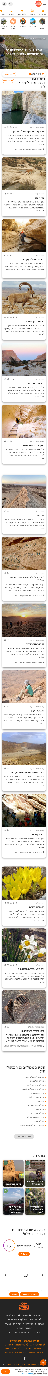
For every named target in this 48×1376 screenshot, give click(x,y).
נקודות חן (17, 1323)
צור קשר (36, 1315)
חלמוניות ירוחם (36, 907)
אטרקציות (39, 1323)
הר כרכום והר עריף (35, 644)
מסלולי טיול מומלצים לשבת (33, 1089)
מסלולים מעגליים (37, 1113)
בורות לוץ (39, 197)
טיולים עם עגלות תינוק (35, 1117)
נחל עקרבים (38, 834)
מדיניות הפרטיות (27, 1374)
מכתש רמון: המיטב (34, 321)
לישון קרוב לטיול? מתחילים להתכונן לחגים (36, 1209)
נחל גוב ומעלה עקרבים (33, 259)
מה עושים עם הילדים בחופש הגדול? (35, 1182)
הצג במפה (9, 74)
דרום (10, 1332)
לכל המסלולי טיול (24, 1136)
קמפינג (20, 1328)
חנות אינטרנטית (31, 1319)
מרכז (32, 1332)
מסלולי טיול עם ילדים (35, 1085)
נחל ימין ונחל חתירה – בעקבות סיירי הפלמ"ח (26, 579)
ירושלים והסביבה (21, 1332)
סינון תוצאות (35, 73)
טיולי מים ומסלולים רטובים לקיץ (31, 1125)
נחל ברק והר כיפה (35, 383)
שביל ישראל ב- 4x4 (36, 1097)
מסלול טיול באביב (37, 1081)
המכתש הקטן (37, 710)
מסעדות (28, 1328)
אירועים (8, 1323)
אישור (5, 1371)
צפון (38, 1332)
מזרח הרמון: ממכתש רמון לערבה (27, 772)
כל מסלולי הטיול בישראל (34, 1077)
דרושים (25, 1315)
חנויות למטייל (11, 1315)
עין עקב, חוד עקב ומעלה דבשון (28, 131)
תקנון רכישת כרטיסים (29, 1364)
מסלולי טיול (28, 1323)
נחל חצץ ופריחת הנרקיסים (31, 969)
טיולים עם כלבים (37, 1093)
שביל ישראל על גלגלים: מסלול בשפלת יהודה (15, 1209)
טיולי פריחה (39, 1101)
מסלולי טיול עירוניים (36, 1105)
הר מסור (40, 515)
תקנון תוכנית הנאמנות (12, 1364)
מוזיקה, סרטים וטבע (14, 1184)
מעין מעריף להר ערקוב (33, 1030)
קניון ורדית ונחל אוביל (33, 445)
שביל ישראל (39, 1109)
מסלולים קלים (38, 1121)
